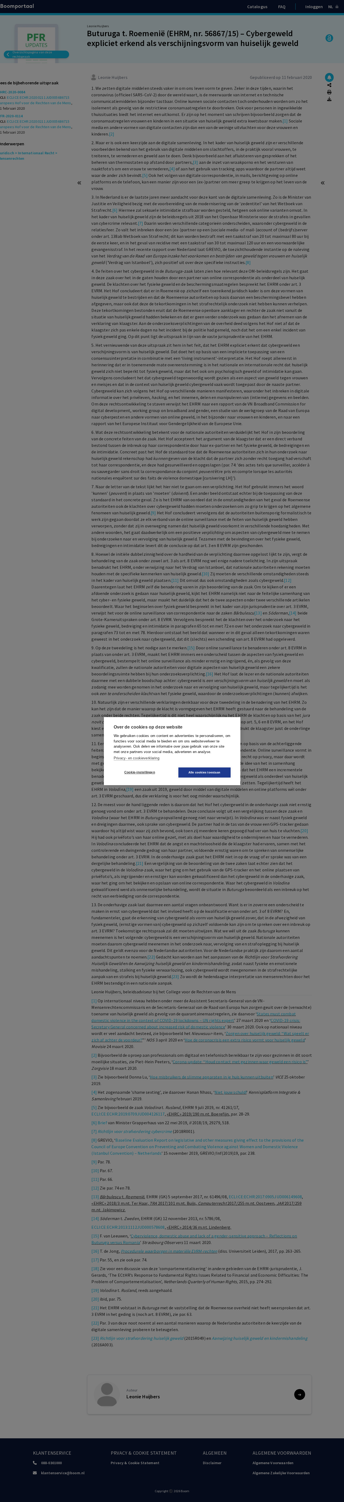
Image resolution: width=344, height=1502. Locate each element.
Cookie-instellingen (139, 772)
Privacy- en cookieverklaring (136, 758)
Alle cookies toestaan (204, 772)
